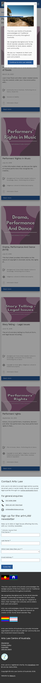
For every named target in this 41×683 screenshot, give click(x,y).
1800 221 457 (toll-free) (14, 505)
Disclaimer (5, 643)
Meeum (12, 676)
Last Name (6, 540)
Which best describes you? (11, 549)
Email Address (7, 557)
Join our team (6, 649)
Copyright (4, 647)
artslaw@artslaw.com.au (15, 509)
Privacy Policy (6, 645)
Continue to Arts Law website (20, 62)
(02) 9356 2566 (11, 500)
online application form (29, 490)
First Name (6, 532)
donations (31, 665)
